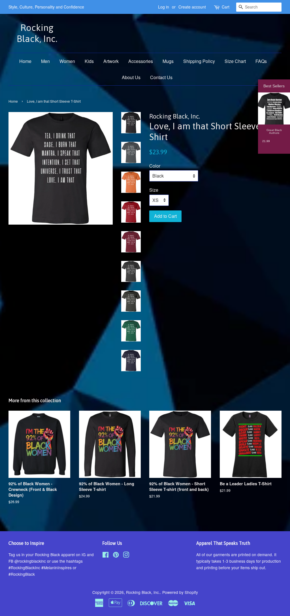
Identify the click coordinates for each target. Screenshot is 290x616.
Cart (225, 7)
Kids (89, 61)
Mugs (168, 61)
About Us (131, 77)
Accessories (140, 61)
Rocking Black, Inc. (37, 33)
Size (153, 190)
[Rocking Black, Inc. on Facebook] (105, 555)
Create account (192, 7)
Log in (163, 7)
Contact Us (161, 77)
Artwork (111, 61)
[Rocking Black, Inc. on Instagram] (126, 555)
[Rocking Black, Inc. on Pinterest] (116, 555)
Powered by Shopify (180, 592)
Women (67, 61)
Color (154, 166)
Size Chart (235, 61)
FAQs (261, 61)
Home (25, 61)
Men (45, 61)
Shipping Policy (199, 61)
